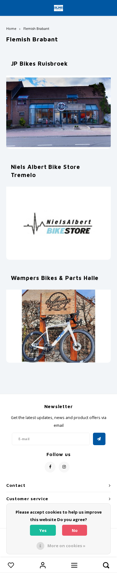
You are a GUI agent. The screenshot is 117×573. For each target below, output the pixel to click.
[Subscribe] (99, 439)
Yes (42, 530)
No (75, 530)
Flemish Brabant (36, 28)
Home (11, 28)
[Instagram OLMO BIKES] (64, 467)
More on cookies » (66, 545)
